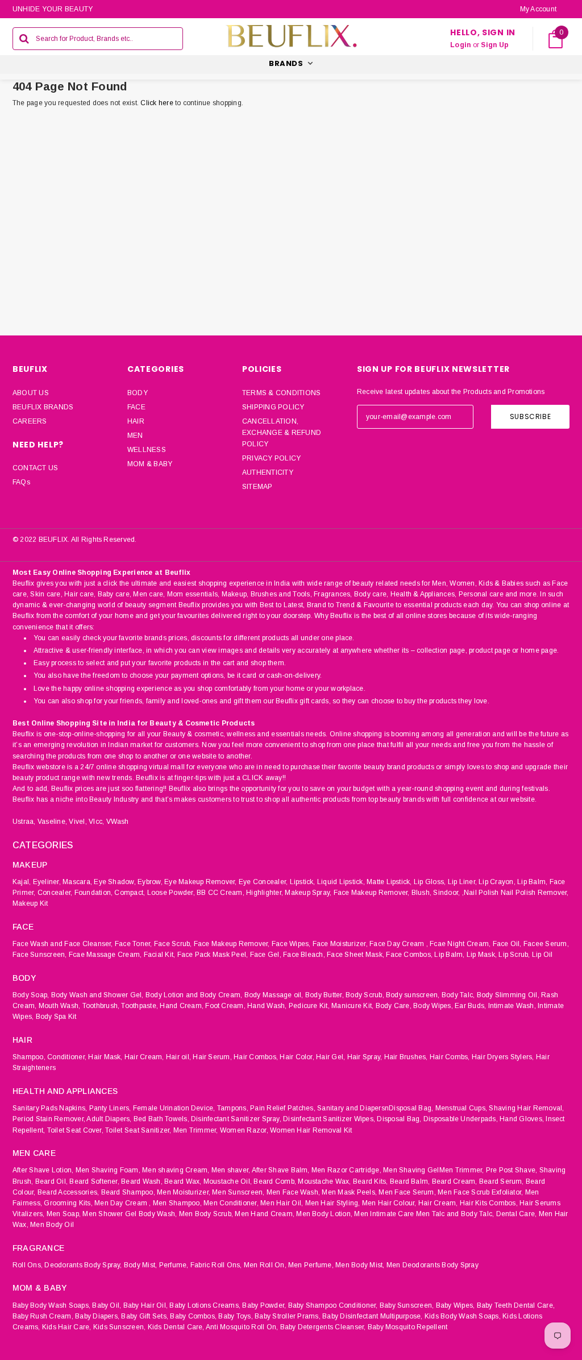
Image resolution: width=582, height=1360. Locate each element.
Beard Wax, (182, 1181)
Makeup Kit (30, 903)
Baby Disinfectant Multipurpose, (372, 1316)
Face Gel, (265, 955)
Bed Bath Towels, (161, 1119)
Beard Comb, (274, 1181)
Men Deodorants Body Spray (432, 1265)
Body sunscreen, (413, 995)
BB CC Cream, (220, 893)
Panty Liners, (110, 1108)
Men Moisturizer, (183, 1192)
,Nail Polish (480, 893)
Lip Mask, (482, 955)
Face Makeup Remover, (372, 893)
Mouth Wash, (60, 1006)
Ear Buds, (470, 1006)
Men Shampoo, (177, 1203)
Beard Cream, (454, 1181)
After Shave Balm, (281, 1170)
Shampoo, (29, 1057)
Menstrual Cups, (461, 1108)
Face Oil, (507, 944)
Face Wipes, (291, 944)
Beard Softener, (94, 1181)
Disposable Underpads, (460, 1119)
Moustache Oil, (227, 1181)
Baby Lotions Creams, (204, 1305)
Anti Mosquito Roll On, (242, 1327)
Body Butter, (324, 995)
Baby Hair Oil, (145, 1305)
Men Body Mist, (359, 1265)
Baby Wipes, (455, 1305)
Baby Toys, (235, 1316)
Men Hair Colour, (389, 1203)
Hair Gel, (330, 1057)
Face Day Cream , (398, 944)
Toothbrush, (101, 1006)
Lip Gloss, (430, 882)
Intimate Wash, (512, 1006)
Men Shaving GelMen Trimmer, (433, 1170)
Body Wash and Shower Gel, (97, 995)
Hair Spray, (365, 1057)
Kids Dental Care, (176, 1327)
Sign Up (495, 45)
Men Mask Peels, (349, 1192)
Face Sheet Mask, (355, 955)
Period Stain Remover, (49, 1119)
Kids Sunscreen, (119, 1327)
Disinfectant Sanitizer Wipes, (329, 1119)
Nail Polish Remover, (535, 893)
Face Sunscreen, (40, 955)
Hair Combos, (256, 1057)
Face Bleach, (304, 955)
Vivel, (77, 822)
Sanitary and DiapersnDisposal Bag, (375, 1108)
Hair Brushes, (406, 1057)
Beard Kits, (370, 1181)
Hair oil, (178, 1057)
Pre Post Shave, (512, 1170)
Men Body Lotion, (324, 1214)
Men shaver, (231, 1170)
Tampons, (232, 1108)
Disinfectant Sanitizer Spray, (236, 1119)
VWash (117, 822)
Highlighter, (264, 893)
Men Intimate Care (384, 1214)
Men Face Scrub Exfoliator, (480, 1192)
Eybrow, (150, 882)
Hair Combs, (450, 1057)
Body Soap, (31, 995)
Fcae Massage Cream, (105, 955)
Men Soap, (64, 1214)
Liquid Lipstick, (341, 882)
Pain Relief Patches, (282, 1108)
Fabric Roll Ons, (216, 1265)
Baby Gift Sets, (144, 1316)
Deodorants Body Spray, (83, 1265)
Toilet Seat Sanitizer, (138, 1130)
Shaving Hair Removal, (526, 1108)
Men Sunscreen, (238, 1192)
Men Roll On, (265, 1265)
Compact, (129, 893)
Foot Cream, (225, 1006)
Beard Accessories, (68, 1192)
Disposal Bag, (399, 1119)
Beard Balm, (410, 1181)
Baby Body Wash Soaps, (51, 1305)
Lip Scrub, (514, 955)
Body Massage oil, (274, 995)
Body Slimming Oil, (508, 995)
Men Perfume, (311, 1265)
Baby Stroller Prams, (288, 1316)
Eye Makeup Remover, (200, 882)
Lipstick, (302, 882)
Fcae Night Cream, (460, 944)
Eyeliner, (47, 882)
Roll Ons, (28, 1265)
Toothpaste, (139, 1006)
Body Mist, (140, 1265)
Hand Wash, (266, 1006)
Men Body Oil (52, 1225)
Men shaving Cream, (175, 1170)
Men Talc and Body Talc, (455, 1214)
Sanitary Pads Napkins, (50, 1108)
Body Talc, (458, 995)
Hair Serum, (212, 1057)
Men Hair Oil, (281, 1203)
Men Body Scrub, (206, 1214)
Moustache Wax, (324, 1181)
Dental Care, (516, 1214)
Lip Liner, (462, 882)
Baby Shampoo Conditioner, (333, 1305)
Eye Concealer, (263, 882)
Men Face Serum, (407, 1192)
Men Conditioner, (231, 1203)
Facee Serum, (546, 944)
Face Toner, (133, 944)
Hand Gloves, (522, 1119)
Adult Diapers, (108, 1119)
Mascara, (77, 882)
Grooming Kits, (68, 1203)
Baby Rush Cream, (43, 1316)
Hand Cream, (181, 1006)
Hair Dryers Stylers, (503, 1057)
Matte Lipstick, (389, 882)
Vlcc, (96, 822)
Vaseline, (52, 822)
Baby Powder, (264, 1305)
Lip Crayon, (497, 882)
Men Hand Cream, (264, 1214)
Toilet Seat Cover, (75, 1130)
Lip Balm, (532, 882)
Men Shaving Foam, (108, 1170)
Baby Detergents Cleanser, (323, 1327)
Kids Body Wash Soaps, (463, 1316)
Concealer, (55, 893)
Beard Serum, (501, 1181)
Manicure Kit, (352, 1006)
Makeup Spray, (308, 893)
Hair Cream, (144, 1057)
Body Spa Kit (56, 1017)
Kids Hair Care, (67, 1327)
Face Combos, (409, 955)
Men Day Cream (120, 1203)
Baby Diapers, (97, 1316)
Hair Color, (297, 1057)
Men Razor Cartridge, (346, 1170)
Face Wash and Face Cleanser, (63, 944)
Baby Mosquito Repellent (408, 1327)
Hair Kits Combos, (489, 1203)
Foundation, (93, 893)
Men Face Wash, (293, 1192)
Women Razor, (244, 1130)
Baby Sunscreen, (407, 1305)
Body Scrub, (365, 995)
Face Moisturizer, (340, 944)
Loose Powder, (171, 893)
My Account (538, 9)
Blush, (421, 893)
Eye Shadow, (115, 882)
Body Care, (393, 1006)
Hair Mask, (105, 1057)
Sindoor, (446, 893)
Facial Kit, (160, 955)
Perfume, (174, 1265)
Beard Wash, (142, 1181)
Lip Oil (542, 955)
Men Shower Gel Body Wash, (129, 1214)
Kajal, (22, 882)
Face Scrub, (173, 944)
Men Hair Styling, (332, 1203)
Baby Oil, (106, 1305)
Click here (157, 103)
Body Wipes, (433, 1006)
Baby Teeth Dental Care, (516, 1305)
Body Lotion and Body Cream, (194, 995)
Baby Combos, (193, 1316)
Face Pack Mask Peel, (212, 955)
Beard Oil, (51, 1181)
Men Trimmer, (195, 1130)
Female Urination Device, (174, 1108)
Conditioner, (66, 1057)
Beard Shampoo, (128, 1192)
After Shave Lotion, (43, 1170)
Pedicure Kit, (309, 1006)
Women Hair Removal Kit (311, 1130)
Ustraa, (24, 822)
